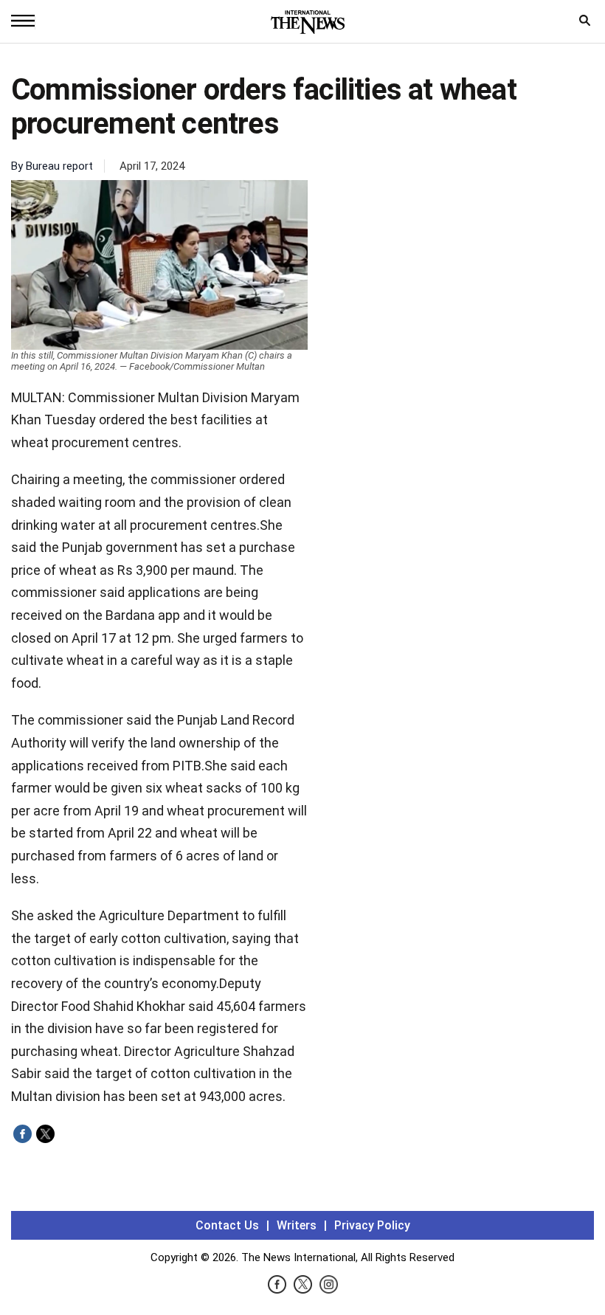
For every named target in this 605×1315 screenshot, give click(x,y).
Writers (297, 1225)
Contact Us (227, 1225)
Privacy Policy (372, 1225)
